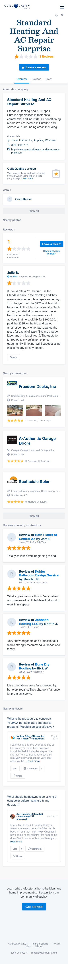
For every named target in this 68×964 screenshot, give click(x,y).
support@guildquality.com (44, 952)
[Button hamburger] (62, 6)
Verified (13, 276)
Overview (22, 79)
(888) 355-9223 (19, 952)
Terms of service (40, 943)
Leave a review (36, 67)
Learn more (27, 178)
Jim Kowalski (23, 814)
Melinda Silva (23, 736)
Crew (48, 79)
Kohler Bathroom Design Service (39, 573)
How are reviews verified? (51, 252)
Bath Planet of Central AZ (38, 536)
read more (34, 761)
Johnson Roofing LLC (34, 621)
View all (34, 211)
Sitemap (39, 946)
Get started (34, 906)
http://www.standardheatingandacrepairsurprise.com (35, 151)
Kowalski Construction (30, 815)
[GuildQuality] (17, 6)
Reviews (36, 79)
